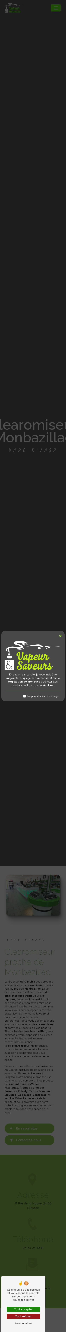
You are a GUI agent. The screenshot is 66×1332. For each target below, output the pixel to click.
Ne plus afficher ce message (42, 696)
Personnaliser (23, 1323)
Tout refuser (23, 1316)
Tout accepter (23, 1309)
